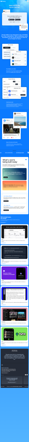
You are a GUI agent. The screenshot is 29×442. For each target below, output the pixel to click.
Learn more (5, 177)
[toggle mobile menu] (28, 1)
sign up (14, 21)
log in (11, 21)
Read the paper (6, 210)
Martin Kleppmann (10, 206)
